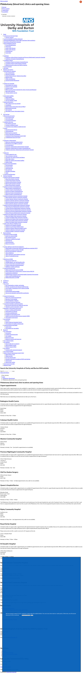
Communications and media (10, 325)
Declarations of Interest (11, 311)
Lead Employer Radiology (12, 273)
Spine (7, 172)
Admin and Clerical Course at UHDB (14, 269)
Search (2, 371)
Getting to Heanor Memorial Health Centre (16, 228)
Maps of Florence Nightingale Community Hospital (18, 212)
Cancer (5, 128)
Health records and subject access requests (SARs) (18, 316)
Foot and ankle (9, 165)
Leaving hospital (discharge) (12, 80)
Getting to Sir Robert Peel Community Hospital (15, 214)
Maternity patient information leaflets (15, 160)
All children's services (11, 123)
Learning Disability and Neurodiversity (13, 39)
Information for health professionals (14, 323)
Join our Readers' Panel (11, 100)
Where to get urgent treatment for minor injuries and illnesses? (21, 89)
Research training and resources (13, 339)
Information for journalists (12, 328)
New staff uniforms (10, 91)
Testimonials (9, 360)
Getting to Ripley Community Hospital (15, 231)
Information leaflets (9, 95)
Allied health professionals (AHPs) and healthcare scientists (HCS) (21, 248)
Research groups (10, 337)
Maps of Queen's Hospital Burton (14, 194)
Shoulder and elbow (10, 171)
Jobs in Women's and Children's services (15, 254)
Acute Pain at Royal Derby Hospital (12, 42)
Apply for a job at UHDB (11, 236)
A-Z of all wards (9, 119)
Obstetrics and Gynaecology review (14, 306)
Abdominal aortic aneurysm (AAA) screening (16, 65)
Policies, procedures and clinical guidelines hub (17, 286)
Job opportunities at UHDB (10, 234)
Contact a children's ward (12, 125)
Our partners (7, 319)
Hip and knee (9, 169)
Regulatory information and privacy (12, 308)
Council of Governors (9, 296)
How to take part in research (12, 343)
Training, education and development (15, 265)
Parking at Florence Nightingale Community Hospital (18, 211)
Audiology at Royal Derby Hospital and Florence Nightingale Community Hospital (25, 57)
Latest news (8, 326)
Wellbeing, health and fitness (13, 266)
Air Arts (7, 320)
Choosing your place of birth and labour (15, 157)
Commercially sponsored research (14, 350)
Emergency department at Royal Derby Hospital (17, 146)
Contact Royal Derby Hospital (13, 180)
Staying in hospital (10, 74)
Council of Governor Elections (13, 302)
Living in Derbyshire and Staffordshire (15, 263)
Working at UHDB (8, 259)
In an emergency (10, 145)
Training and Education (9, 174)
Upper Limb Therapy (10, 49)
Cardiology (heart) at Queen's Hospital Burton (17, 62)
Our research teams (8, 340)
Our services (6, 114)
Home (4, 34)
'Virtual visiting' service (11, 92)
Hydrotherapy (9, 51)
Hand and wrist (9, 168)
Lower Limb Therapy (11, 48)
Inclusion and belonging (11, 313)
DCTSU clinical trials (11, 357)
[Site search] (8, 371)
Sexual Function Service (11, 129)
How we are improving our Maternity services (17, 305)
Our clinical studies (8, 351)
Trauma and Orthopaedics (10, 163)
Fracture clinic (9, 166)
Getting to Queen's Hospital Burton (12, 186)
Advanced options (4, 372)
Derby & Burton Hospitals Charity (14, 322)
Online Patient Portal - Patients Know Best (16, 75)
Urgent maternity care (11, 154)
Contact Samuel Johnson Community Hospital (17, 199)
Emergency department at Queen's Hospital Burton (18, 148)
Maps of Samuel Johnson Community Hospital (17, 203)
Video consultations (10, 79)
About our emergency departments (14, 142)
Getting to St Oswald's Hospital (13, 225)
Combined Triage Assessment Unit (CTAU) (16, 136)
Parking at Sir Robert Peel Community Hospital (17, 219)
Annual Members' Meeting (12, 300)
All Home (6, 68)
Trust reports (9, 289)
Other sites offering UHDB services (12, 223)
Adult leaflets (9, 97)
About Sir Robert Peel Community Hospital (16, 216)
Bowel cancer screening (11, 132)
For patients (7, 342)
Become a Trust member (11, 299)
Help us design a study (11, 345)
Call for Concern (10, 37)
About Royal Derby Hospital (12, 179)
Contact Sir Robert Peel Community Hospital (16, 217)
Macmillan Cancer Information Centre (15, 111)
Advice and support (8, 102)
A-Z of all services (10, 117)
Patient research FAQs (11, 346)
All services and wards (9, 115)
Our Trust (6, 283)
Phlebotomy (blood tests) (9, 378)
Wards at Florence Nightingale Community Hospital (18, 209)
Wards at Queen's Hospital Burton (14, 192)
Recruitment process (11, 237)
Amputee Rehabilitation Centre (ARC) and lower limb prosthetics (19, 40)
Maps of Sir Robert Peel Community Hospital (16, 222)
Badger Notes (9, 162)
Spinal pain (8, 46)
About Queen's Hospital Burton (13, 188)
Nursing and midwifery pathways (14, 251)
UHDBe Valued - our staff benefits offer (15, 262)
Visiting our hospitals (9, 83)
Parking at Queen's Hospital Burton (14, 191)
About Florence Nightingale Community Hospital (17, 206)
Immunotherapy (9, 131)
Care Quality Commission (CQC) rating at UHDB (17, 288)
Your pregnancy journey (11, 156)
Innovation (8, 333)
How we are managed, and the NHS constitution (17, 293)
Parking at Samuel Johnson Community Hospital (17, 200)
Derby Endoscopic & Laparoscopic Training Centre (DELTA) (20, 271)
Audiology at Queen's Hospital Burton (15, 58)
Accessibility (5, 11)
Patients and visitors (8, 69)
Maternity (6, 152)
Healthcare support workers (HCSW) (14, 249)
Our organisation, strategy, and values (15, 285)
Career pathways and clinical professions (14, 246)
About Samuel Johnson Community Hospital (16, 197)
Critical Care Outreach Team (11, 35)
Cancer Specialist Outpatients (13, 134)
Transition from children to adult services (16, 126)
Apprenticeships (9, 242)
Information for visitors (11, 85)
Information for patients (10, 71)
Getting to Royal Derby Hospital (11, 177)
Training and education (9, 268)
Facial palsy (8, 52)
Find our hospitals (7, 176)
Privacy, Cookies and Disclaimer (13, 309)
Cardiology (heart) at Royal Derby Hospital (16, 63)
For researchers (7, 331)
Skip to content (4, 1)
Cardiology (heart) (8, 60)
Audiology (6, 55)
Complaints (8, 105)
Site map (4, 7)
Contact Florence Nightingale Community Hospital (18, 208)
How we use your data (9, 363)
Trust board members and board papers (13, 303)
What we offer (9, 356)
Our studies (8, 336)
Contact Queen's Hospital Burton (14, 189)
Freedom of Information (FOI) (13, 314)
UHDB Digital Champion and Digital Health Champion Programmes (22, 274)
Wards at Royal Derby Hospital (13, 183)
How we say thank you (11, 260)
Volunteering (9, 240)
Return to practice (10, 243)
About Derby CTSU (10, 354)
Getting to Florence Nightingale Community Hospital (17, 205)
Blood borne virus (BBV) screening (14, 143)
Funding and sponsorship (12, 334)
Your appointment (10, 72)
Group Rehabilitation (11, 45)
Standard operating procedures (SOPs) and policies (18, 359)
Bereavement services (11, 108)
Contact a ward (9, 88)
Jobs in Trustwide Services (12, 256)
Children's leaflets (10, 99)
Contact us (6, 280)
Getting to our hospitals (11, 86)
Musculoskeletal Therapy (10, 43)
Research (5, 329)
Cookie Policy (5, 10)
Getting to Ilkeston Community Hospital (15, 229)
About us (5, 282)
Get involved (9, 109)
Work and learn (7, 233)
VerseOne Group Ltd (11, 672)
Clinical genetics (8, 66)
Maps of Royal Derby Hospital (13, 185)
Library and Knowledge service (13, 276)
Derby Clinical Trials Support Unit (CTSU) (14, 353)
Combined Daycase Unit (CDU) (13, 137)
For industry (7, 348)
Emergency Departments (10, 140)
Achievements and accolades (12, 291)
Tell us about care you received (13, 103)
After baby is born (10, 159)
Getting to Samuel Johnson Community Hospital (15, 196)
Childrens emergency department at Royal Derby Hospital (20, 149)
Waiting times (9, 77)
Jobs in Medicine (10, 253)
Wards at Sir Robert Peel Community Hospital (17, 220)
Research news (7, 365)
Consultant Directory (11, 120)
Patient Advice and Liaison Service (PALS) (15, 106)
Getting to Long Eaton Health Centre (15, 226)
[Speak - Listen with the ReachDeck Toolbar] (81, 2)
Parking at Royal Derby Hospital (13, 182)
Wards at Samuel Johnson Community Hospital (17, 202)
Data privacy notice (10, 362)
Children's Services (8, 122)
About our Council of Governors (13, 297)
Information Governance (12, 317)
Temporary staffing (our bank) (13, 239)
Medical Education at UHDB (12, 277)
